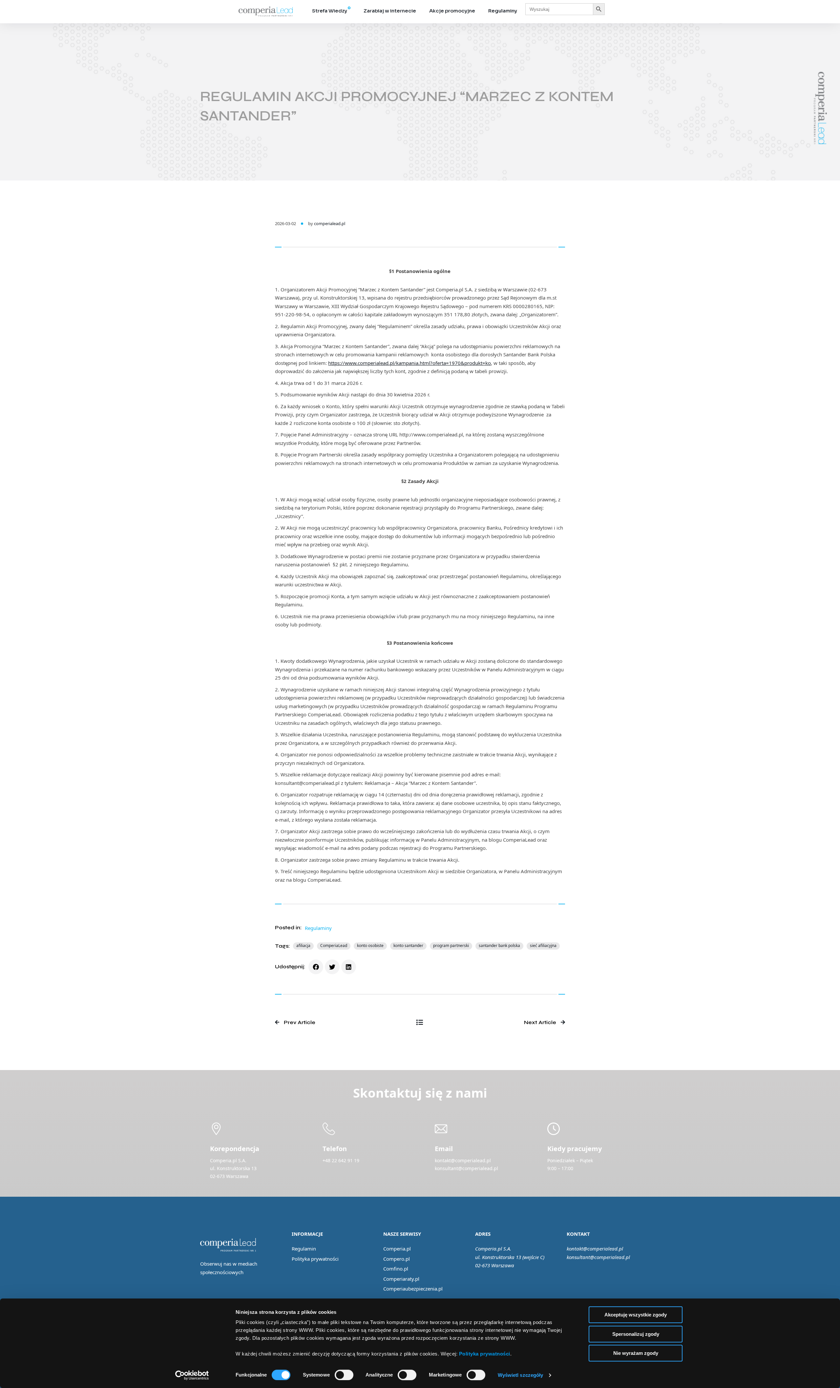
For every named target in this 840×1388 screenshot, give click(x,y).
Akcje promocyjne (452, 11)
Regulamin (304, 1248)
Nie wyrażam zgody (635, 1353)
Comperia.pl (397, 1248)
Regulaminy (502, 11)
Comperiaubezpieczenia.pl (413, 1288)
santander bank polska (499, 945)
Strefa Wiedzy (329, 11)
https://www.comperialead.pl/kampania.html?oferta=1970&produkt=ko (409, 363)
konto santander (408, 945)
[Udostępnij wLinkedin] (348, 966)
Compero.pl (396, 1258)
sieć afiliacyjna (543, 945)
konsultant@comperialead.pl (598, 1257)
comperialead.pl (329, 223)
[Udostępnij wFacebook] (315, 966)
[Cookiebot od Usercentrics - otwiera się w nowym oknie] (192, 1375)
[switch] (344, 1375)
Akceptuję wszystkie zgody (635, 1314)
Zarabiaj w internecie (390, 11)
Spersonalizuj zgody (635, 1334)
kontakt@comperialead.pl (595, 1248)
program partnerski (451, 945)
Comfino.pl (395, 1268)
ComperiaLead (333, 945)
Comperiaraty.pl (401, 1278)
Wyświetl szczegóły (520, 1375)
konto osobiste (370, 945)
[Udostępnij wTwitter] (332, 966)
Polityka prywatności (315, 1258)
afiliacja (303, 945)
